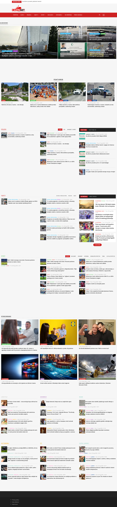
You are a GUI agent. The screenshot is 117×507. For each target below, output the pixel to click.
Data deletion (15, 502)
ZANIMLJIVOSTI (10, 453)
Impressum (15, 504)
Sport (67, 256)
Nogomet (73, 256)
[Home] (18, 8)
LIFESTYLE (3, 406)
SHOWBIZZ (82, 344)
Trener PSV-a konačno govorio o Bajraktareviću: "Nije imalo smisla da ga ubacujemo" (46, 1)
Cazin (60, 129)
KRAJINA (29, 15)
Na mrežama (84, 196)
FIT (8, 428)
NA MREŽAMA (68, 15)
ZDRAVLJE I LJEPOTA (6, 344)
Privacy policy (15, 500)
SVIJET (102, 211)
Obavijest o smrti (71, 129)
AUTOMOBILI (4, 453)
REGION (58, 199)
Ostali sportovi (111, 256)
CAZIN (22, 15)
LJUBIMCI (86, 453)
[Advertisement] (66, 7)
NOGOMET (97, 50)
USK (64, 129)
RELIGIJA (59, 226)
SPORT (43, 15)
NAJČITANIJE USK (92, 130)
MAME (42, 379)
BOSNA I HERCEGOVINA (65, 33)
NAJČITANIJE (83, 130)
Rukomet (80, 256)
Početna (15, 15)
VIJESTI (36, 15)
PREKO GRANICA (78, 15)
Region (70, 195)
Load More (97, 244)
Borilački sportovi (95, 256)
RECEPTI (14, 419)
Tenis (103, 256)
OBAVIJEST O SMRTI (94, 37)
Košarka (86, 256)
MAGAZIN (50, 15)
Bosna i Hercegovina (61, 195)
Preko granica (93, 196)
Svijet (74, 195)
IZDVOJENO (59, 15)
